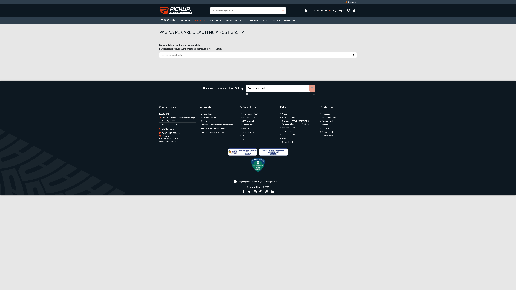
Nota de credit (327, 121)
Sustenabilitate (247, 124)
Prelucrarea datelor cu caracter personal (217, 124)
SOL (243, 139)
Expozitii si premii (289, 117)
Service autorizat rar (249, 113)
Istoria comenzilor (329, 117)
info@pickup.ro (168, 128)
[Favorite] (348, 10)
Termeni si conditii (208, 117)
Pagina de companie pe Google (213, 131)
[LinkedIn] (272, 191)
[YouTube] (267, 191)
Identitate (326, 113)
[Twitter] (249, 191)
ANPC (243, 135)
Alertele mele (327, 135)
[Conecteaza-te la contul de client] (305, 10)
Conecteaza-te (328, 131)
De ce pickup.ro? (207, 113)
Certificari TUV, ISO (248, 117)
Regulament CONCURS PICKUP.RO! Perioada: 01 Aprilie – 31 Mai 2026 (296, 122)
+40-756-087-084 (169, 124)
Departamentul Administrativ (293, 134)
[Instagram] (255, 191)
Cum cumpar (206, 121)
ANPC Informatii (247, 121)
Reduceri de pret (288, 127)
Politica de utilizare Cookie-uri (213, 128)
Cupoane (325, 128)
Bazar (284, 138)
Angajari (285, 113)
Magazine (245, 128)
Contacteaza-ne (247, 131)
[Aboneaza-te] (312, 88)
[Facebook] (243, 191)
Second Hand (287, 142)
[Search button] (283, 10)
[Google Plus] (261, 191)
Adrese (325, 124)
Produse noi (287, 131)
